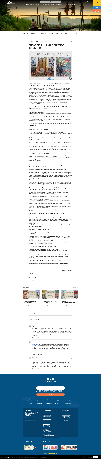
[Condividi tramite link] (38, 277)
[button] (97, 7)
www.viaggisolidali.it (65, 412)
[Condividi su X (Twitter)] (32, 277)
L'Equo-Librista (59, 33)
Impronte (51, 33)
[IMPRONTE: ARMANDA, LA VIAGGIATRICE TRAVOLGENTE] (31, 294)
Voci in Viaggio (34, 33)
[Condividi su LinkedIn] (35, 277)
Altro (66, 33)
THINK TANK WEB (54, 453)
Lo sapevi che (43, 33)
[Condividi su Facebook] (29, 277)
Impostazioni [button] (83, 457)
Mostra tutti (75, 287)
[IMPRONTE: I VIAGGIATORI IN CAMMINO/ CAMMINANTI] (50, 294)
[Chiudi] (99, 457)
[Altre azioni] (71, 41)
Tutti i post (25, 33)
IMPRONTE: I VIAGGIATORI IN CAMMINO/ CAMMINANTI (50, 302)
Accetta (95, 457)
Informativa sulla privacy (50, 457)
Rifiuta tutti (90, 457)
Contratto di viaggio (46, 424)
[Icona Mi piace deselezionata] (32, 338)
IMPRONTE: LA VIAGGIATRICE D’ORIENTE (68, 302)
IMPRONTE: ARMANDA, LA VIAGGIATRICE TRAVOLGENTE (30, 302)
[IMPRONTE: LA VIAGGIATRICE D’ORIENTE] (69, 294)
